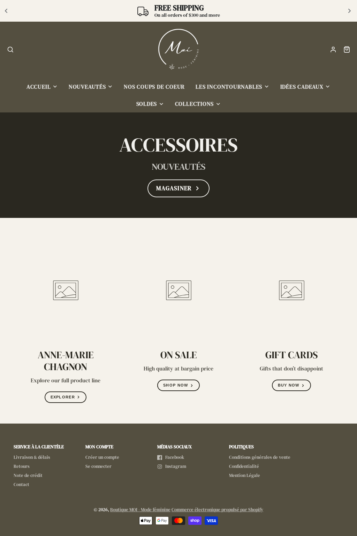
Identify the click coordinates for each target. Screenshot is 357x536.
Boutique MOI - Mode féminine (140, 510)
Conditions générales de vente (259, 457)
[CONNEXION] (333, 49)
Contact (21, 484)
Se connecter (98, 466)
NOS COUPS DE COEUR (154, 86)
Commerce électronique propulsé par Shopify (217, 510)
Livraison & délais (32, 457)
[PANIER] (346, 49)
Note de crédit (28, 475)
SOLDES (146, 104)
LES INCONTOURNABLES (229, 86)
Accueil (38, 86)
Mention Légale (244, 475)
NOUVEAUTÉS (87, 86)
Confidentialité (244, 466)
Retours (22, 466)
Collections (194, 104)
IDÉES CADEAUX (302, 86)
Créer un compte (102, 457)
